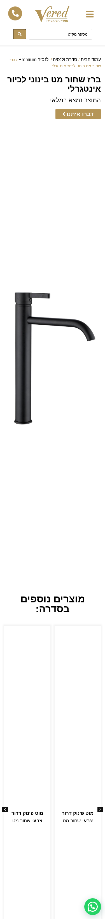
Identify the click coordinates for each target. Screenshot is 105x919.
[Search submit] (19, 34)
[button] (90, 14)
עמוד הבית (91, 59)
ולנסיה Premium (34, 59)
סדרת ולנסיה (65, 59)
